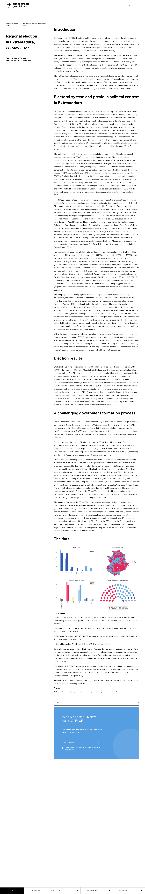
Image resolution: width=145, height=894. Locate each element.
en (129, 5)
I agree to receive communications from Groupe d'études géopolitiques (82, 748)
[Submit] (101, 742)
